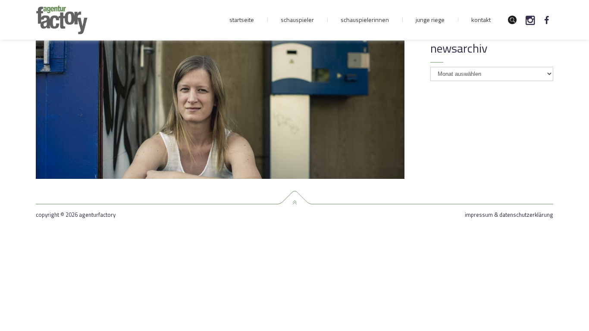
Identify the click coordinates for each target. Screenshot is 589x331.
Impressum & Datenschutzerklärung (509, 215)
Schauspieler (297, 19)
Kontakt (481, 19)
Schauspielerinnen (365, 19)
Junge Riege (430, 19)
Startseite (241, 19)
